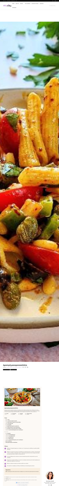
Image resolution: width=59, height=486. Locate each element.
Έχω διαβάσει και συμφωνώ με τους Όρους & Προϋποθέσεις (30, 247)
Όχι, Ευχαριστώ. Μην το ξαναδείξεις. (29, 483)
